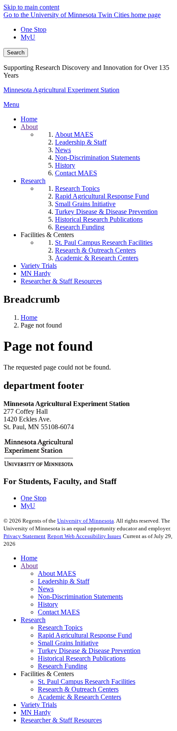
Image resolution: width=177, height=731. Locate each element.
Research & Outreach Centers (78, 689)
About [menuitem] (29, 126)
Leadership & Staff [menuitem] (81, 142)
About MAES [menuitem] (74, 134)
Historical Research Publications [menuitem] (99, 219)
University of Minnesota (85, 520)
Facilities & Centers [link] (47, 234)
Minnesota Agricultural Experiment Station (61, 89)
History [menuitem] (65, 165)
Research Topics (60, 627)
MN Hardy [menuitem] (36, 273)
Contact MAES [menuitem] (76, 173)
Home (29, 317)
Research (33, 619)
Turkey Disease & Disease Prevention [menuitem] (106, 211)
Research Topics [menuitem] (77, 188)
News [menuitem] (63, 149)
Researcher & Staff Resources (61, 720)
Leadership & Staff (63, 581)
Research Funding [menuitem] (79, 227)
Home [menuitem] (29, 119)
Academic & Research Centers (79, 697)
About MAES (57, 573)
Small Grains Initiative (68, 643)
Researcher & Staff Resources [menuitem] (61, 281)
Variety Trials (39, 704)
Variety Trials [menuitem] (39, 265)
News (46, 589)
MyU (28, 37)
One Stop (33, 29)
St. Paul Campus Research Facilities (86, 681)
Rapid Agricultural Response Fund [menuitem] (102, 196)
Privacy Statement (24, 536)
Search (15, 52)
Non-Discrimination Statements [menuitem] (97, 157)
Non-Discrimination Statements (80, 596)
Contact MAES (59, 612)
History (48, 604)
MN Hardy (36, 712)
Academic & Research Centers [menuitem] (96, 258)
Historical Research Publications (81, 658)
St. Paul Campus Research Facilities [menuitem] (104, 242)
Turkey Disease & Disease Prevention (89, 650)
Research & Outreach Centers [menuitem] (95, 250)
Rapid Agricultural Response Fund (85, 635)
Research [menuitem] (33, 180)
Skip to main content (31, 7)
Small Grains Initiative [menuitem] (85, 204)
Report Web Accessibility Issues (84, 536)
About (29, 565)
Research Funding (62, 666)
